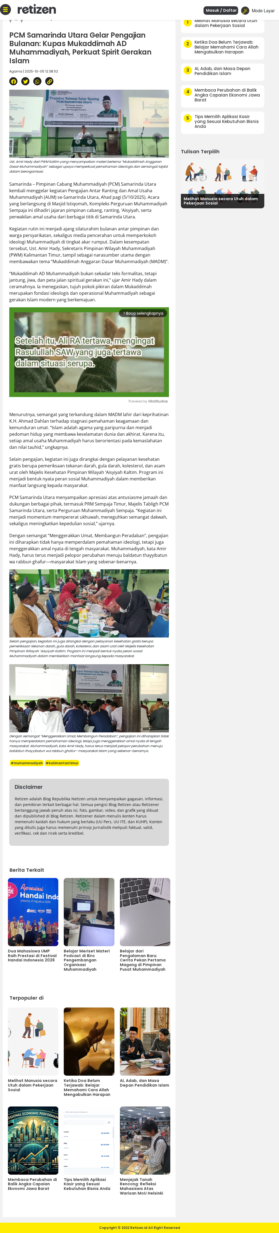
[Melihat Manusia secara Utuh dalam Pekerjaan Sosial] (222, 183)
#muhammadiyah (27, 763)
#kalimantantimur (62, 763)
